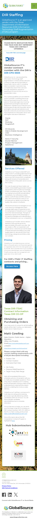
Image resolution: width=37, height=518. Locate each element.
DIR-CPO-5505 (12, 73)
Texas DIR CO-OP (13, 314)
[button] (34, 6)
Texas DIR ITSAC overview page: (16, 53)
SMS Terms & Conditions (9, 488)
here (13, 421)
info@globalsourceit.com (9, 480)
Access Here (12, 266)
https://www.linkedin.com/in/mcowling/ (15, 348)
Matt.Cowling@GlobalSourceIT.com (18, 343)
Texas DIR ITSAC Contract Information (16, 310)
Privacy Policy (6, 486)
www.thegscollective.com (18, 517)
